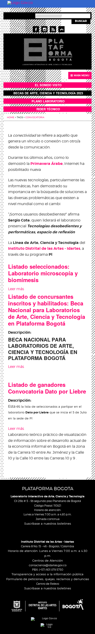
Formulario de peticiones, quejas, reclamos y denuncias (47, 579)
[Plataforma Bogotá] (47, 51)
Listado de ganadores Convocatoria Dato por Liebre (47, 388)
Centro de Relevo (47, 583)
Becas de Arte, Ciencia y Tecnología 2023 (48, 93)
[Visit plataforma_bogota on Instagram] (44, 29)
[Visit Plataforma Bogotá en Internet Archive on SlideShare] (61, 29)
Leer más (16, 289)
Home (10, 117)
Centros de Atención (47, 560)
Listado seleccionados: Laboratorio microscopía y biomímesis (43, 273)
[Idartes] (47, 605)
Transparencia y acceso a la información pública (47, 574)
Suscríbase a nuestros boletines (47, 523)
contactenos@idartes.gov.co (47, 565)
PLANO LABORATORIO (48, 101)
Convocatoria (34, 117)
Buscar (81, 21)
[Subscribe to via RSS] (53, 29)
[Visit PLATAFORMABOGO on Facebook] (36, 29)
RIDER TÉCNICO (48, 109)
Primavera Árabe (46, 163)
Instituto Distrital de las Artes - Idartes (47, 542)
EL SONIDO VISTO (48, 85)
